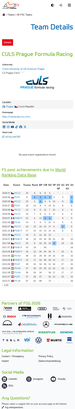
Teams (11, 14)
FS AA (17, 222)
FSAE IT (18, 218)
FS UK (17, 281)
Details (7, 42)
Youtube (61, 379)
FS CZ (17, 193)
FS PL (17, 197)
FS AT (17, 205)
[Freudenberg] (31, 317)
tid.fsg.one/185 (12, 136)
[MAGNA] (65, 316)
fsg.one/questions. (14, 407)
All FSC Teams (24, 14)
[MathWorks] (27, 324)
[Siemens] (66, 332)
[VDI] (27, 339)
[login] (61, 5)
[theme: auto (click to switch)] (53, 5)
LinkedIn (13, 379)
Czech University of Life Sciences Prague (23, 69)
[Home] (11, 5)
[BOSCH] (9, 317)
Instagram (38, 379)
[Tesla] (10, 340)
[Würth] (54, 340)
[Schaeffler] (47, 332)
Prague (9, 106)
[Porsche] (63, 324)
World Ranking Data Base (34, 172)
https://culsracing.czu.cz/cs (16, 116)
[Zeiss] (69, 340)
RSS (11, 385)
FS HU (17, 256)
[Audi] (42, 309)
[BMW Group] (62, 309)
